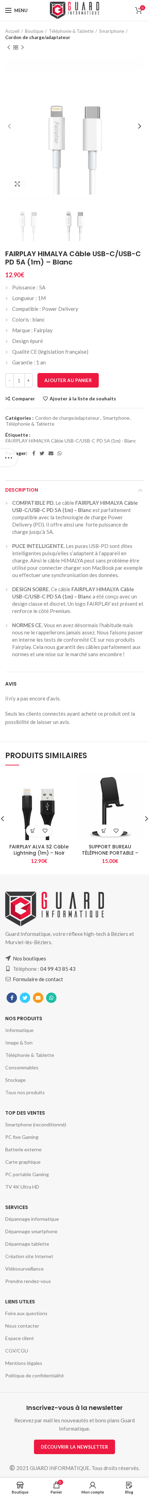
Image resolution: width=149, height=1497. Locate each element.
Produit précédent (8, 47)
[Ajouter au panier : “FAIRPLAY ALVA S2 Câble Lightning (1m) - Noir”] (33, 831)
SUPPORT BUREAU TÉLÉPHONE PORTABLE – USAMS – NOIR (110, 853)
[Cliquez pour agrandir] (17, 184)
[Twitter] (41, 453)
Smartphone (111, 31)
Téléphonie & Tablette (71, 31)
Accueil (12, 31)
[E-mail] (50, 453)
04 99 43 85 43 (58, 969)
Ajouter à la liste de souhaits (83, 398)
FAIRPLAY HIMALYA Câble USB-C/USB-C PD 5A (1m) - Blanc (71, 441)
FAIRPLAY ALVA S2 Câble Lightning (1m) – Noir (39, 850)
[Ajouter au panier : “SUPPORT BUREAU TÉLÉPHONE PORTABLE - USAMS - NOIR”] (104, 831)
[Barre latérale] (8, 457)
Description (21, 489)
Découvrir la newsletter (74, 1447)
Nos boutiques (29, 958)
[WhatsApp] (59, 453)
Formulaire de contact (38, 979)
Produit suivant (22, 47)
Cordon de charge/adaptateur (37, 37)
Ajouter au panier (68, 380)
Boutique (34, 31)
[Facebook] (33, 453)
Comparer (23, 398)
